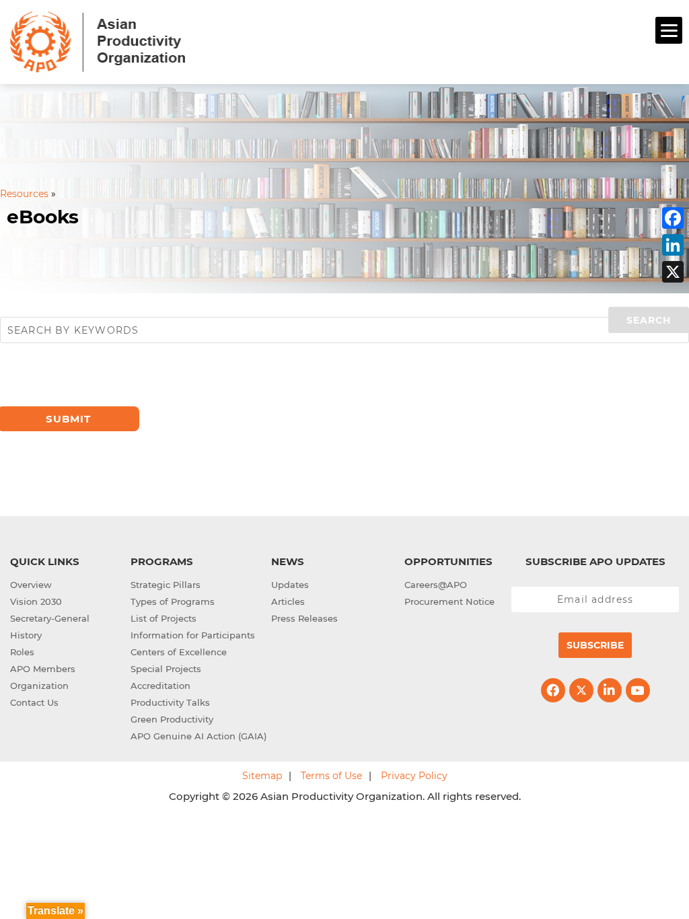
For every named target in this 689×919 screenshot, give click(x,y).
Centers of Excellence (179, 652)
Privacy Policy (414, 776)
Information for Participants (193, 635)
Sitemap (262, 776)
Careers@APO (435, 584)
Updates (290, 584)
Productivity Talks (170, 702)
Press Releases (304, 618)
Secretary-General (49, 618)
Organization (39, 685)
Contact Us (34, 702)
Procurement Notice (449, 601)
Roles (22, 652)
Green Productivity (172, 719)
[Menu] (668, 30)
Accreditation (160, 685)
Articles (288, 601)
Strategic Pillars (166, 584)
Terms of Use (331, 776)
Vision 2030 (36, 601)
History (26, 635)
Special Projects (166, 668)
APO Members (42, 668)
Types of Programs (173, 601)
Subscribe (595, 645)
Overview (31, 584)
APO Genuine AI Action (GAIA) (198, 736)
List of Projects (163, 618)
